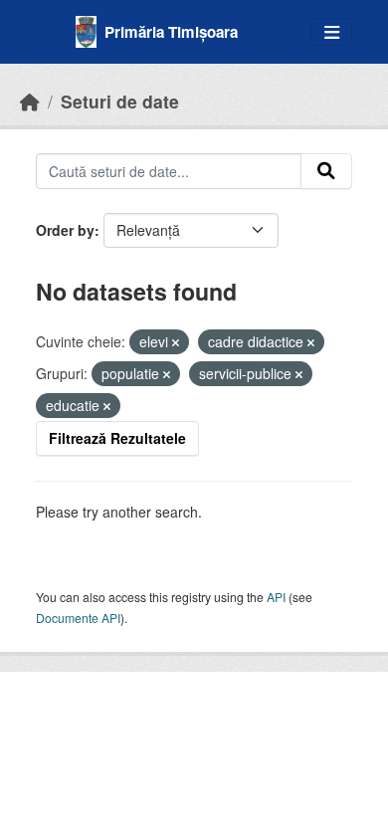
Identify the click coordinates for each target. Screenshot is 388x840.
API (276, 596)
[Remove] (175, 342)
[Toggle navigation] (331, 32)
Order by (65, 230)
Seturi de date (120, 101)
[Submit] (326, 171)
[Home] (30, 101)
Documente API (78, 617)
